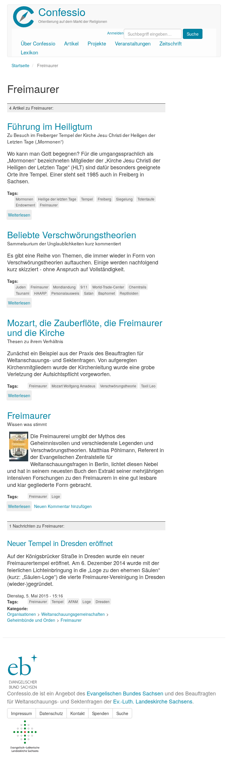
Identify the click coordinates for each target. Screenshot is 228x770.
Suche (122, 713)
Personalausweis (65, 293)
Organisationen (21, 614)
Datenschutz (51, 713)
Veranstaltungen (133, 43)
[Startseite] (25, 16)
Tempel (87, 198)
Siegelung (124, 198)
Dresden (103, 601)
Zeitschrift (170, 43)
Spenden (100, 713)
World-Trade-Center (108, 286)
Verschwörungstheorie (118, 385)
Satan (89, 293)
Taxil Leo (148, 385)
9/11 (84, 286)
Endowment (25, 204)
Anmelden (115, 32)
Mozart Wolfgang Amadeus (73, 385)
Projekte (97, 43)
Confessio (62, 11)
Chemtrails (137, 286)
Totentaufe (145, 198)
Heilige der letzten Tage (57, 198)
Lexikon (29, 52)
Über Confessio (38, 43)
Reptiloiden (129, 293)
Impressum (21, 713)
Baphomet (106, 293)
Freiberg (104, 198)
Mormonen (24, 198)
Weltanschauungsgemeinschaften (73, 614)
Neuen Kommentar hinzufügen (63, 506)
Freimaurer (49, 204)
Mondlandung (64, 286)
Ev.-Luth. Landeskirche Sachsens (152, 701)
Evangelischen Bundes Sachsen (125, 693)
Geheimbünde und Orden (31, 620)
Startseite (20, 65)
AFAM (73, 601)
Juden (21, 286)
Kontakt (77, 713)
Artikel (71, 43)
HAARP (40, 293)
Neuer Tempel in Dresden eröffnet (60, 543)
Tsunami (22, 293)
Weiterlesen (19, 215)
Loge (56, 496)
